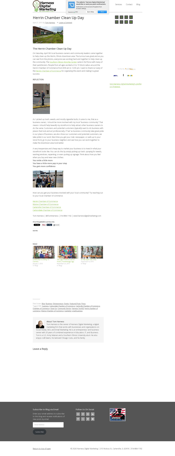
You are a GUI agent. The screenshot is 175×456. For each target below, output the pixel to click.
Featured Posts (75, 304)
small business (77, 311)
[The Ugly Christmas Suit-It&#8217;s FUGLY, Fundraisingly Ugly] (68, 252)
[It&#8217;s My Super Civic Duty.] (92, 252)
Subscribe (39, 432)
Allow (102, 12)
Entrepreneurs (58, 304)
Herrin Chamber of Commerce (48, 71)
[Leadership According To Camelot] (44, 252)
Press (83, 304)
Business (49, 304)
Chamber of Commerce (41, 308)
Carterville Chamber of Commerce (47, 207)
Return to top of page (42, 448)
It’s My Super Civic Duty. (89, 259)
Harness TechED (78, 308)
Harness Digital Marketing (49, 6)
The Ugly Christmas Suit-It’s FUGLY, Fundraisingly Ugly (66, 260)
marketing (67, 311)
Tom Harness (50, 23)
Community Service (64, 308)
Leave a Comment (65, 23)
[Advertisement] (68, 284)
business (45, 306)
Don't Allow (90, 12)
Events (66, 304)
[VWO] (76, 12)
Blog (43, 304)
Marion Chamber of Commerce (45, 204)
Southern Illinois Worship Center (63, 62)
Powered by (71, 12)
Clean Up (53, 308)
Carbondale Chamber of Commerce (47, 210)
